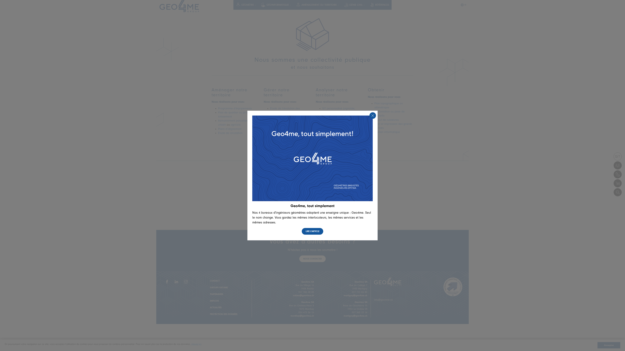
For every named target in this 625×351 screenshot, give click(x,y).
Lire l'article (312, 231)
